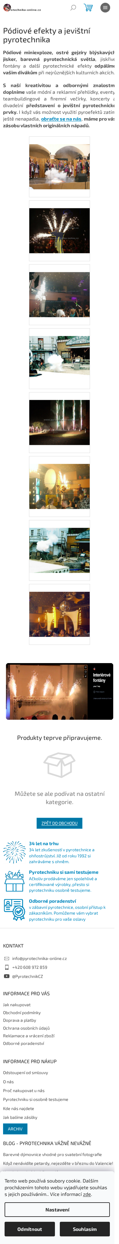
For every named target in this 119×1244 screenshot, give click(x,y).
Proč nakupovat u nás (24, 1090)
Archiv (15, 1128)
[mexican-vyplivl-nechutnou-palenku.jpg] (59, 350)
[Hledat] (73, 8)
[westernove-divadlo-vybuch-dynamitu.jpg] (59, 542)
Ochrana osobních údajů (26, 1028)
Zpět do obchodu (59, 823)
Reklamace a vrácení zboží (28, 1035)
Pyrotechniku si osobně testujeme (35, 1099)
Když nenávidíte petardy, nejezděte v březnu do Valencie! (58, 1163)
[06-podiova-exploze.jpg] (59, 158)
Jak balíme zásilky (20, 1117)
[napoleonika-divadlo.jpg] (59, 414)
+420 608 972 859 (29, 967)
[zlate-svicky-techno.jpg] (59, 606)
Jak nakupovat (17, 1004)
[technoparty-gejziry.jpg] (59, 478)
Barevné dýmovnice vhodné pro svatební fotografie (52, 1154)
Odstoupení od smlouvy (25, 1072)
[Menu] (105, 8)
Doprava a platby (19, 1020)
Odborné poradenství (23, 1043)
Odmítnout (29, 1229)
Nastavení (57, 1209)
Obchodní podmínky (22, 1012)
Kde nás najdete (18, 1108)
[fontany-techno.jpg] (59, 286)
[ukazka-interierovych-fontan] (59, 691)
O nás (8, 1081)
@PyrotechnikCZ (27, 976)
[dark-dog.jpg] (59, 222)
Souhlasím (85, 1229)
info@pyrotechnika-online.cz (39, 958)
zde (87, 1194)
